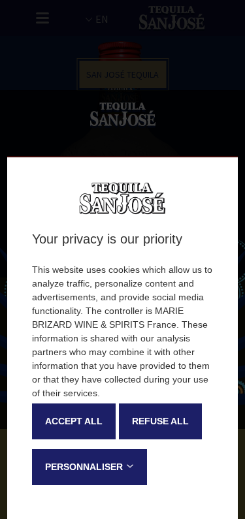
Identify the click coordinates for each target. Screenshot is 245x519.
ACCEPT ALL (74, 421)
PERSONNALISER (84, 467)
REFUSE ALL (160, 421)
